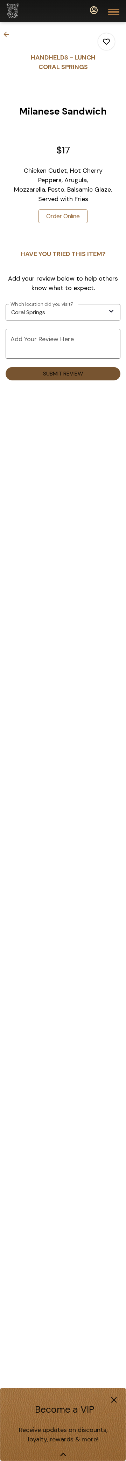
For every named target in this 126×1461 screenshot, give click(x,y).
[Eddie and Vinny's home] (37, 10)
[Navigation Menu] (114, 12)
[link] (63, 216)
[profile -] (94, 10)
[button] (8, 34)
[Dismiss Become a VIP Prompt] (114, 1400)
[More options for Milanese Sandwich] (106, 41)
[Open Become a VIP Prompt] (63, 1454)
